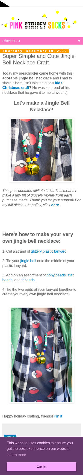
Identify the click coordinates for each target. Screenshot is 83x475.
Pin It (58, 416)
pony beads (56, 275)
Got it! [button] (42, 467)
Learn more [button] (16, 455)
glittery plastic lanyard (48, 251)
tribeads (28, 280)
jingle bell (28, 261)
